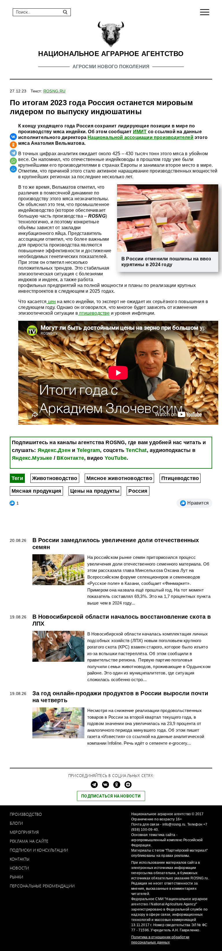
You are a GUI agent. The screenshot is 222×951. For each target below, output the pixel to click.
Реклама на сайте (29, 841)
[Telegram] (13, 152)
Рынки (16, 877)
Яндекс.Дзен (54, 450)
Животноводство (54, 478)
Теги (17, 478)
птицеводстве (94, 313)
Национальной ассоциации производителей (140, 137)
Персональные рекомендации (42, 886)
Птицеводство (180, 478)
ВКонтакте (70, 458)
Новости (19, 868)
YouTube (116, 458)
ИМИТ (140, 131)
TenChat (136, 450)
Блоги (16, 823)
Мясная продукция (36, 491)
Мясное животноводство (119, 478)
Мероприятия (24, 832)
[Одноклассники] (13, 144)
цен (51, 301)
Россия (137, 491)
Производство (26, 814)
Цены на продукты (94, 491)
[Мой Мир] (13, 169)
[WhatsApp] (13, 160)
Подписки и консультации (39, 850)
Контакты (20, 859)
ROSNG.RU (54, 91)
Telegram (88, 450)
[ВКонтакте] (13, 136)
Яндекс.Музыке (32, 458)
